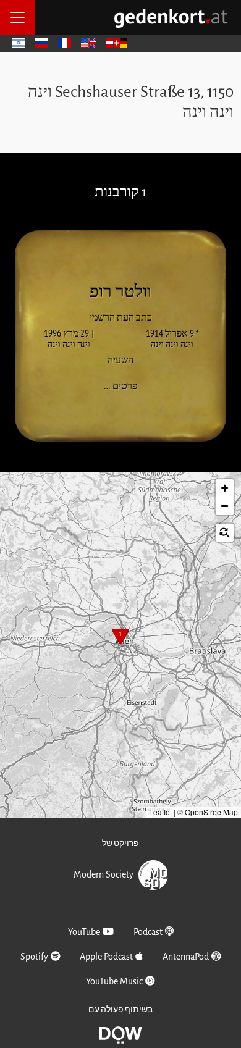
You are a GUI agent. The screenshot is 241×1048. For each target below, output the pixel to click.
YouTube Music (114, 981)
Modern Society (103, 874)
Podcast (148, 932)
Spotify (34, 957)
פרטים (116, 385)
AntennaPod (186, 957)
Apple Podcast (106, 957)
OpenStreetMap (211, 812)
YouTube (84, 932)
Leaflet (160, 812)
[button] (120, 638)
